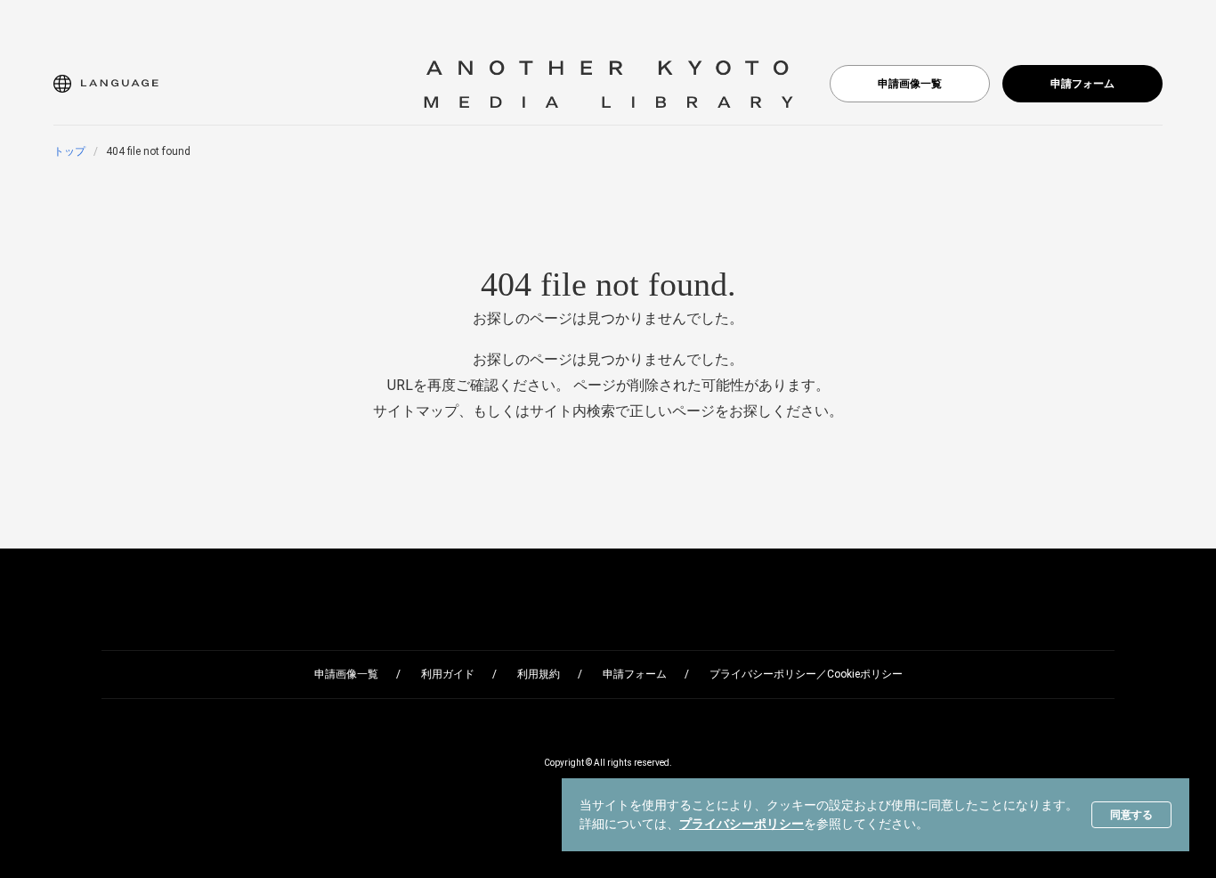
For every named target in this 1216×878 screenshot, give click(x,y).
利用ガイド (447, 674)
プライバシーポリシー (741, 824)
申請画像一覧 (910, 83)
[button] (105, 84)
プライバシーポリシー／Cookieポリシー (806, 674)
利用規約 (538, 674)
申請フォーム (1082, 83)
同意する (1131, 815)
